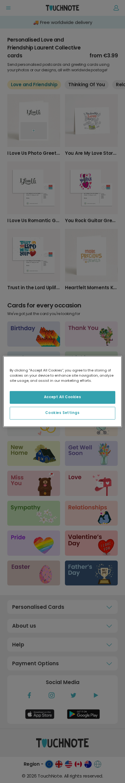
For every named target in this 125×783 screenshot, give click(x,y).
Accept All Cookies (62, 397)
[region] (62, 391)
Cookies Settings (62, 413)
